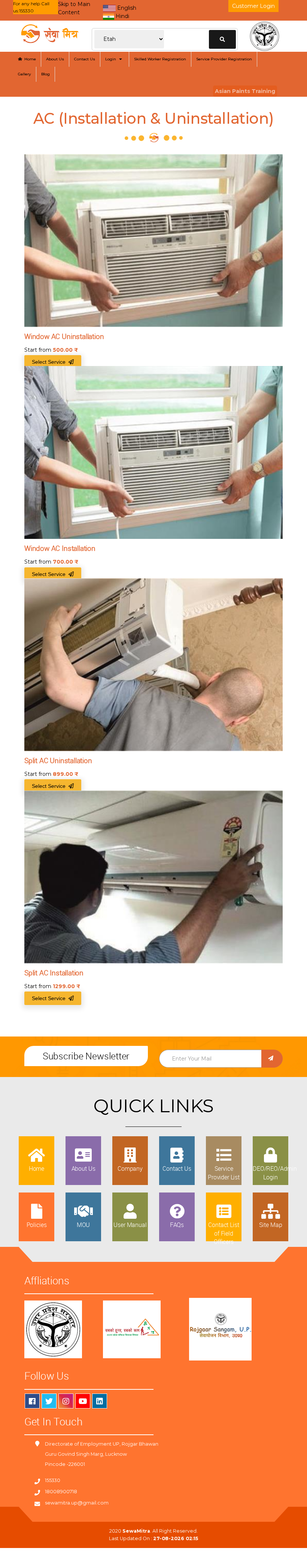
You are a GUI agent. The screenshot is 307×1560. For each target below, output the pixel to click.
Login (111, 59)
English (126, 7)
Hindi (121, 16)
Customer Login (253, 6)
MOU (83, 1225)
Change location (222, 39)
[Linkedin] (99, 1401)
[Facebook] (32, 1401)
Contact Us (84, 59)
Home (29, 59)
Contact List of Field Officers (223, 1233)
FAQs (177, 1225)
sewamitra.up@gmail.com (77, 1503)
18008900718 (61, 1491)
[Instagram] (65, 1401)
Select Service (50, 362)
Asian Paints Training (245, 91)
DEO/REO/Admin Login (275, 1172)
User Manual (129, 1225)
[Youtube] (82, 1401)
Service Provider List (224, 1172)
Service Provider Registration (224, 59)
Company (130, 1168)
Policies (37, 1225)
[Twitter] (49, 1401)
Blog (45, 74)
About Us (55, 59)
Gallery (24, 74)
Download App (25, 1552)
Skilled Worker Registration (160, 59)
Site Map (270, 1225)
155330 (52, 1480)
